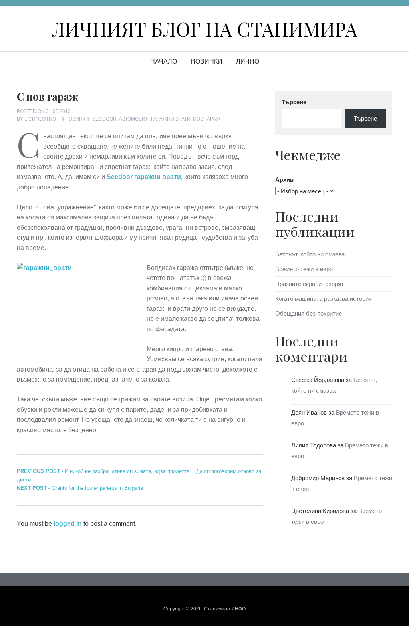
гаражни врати (171, 119)
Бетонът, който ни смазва (310, 254)
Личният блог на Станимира (204, 29)
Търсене (294, 102)
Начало (163, 61)
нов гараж (206, 119)
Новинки (206, 61)
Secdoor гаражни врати (144, 176)
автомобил (134, 119)
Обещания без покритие (308, 313)
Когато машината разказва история (323, 298)
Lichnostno (40, 119)
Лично (247, 61)
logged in (68, 523)
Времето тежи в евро (304, 269)
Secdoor (104, 119)
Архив (284, 179)
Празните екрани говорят (309, 283)
